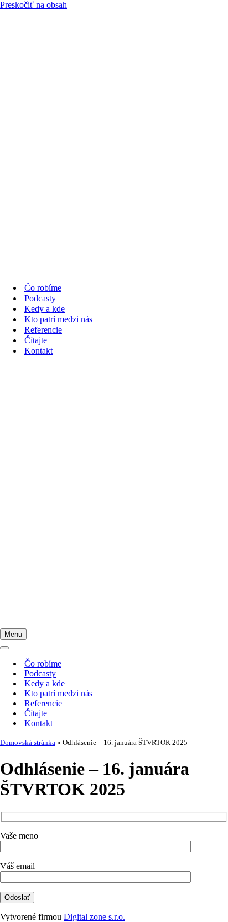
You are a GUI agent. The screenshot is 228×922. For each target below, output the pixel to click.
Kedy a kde (44, 308)
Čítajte (35, 340)
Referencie (43, 329)
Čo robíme (42, 287)
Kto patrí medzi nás (58, 319)
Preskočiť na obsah (33, 4)
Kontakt (38, 350)
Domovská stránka (27, 742)
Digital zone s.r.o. (94, 916)
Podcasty (40, 298)
